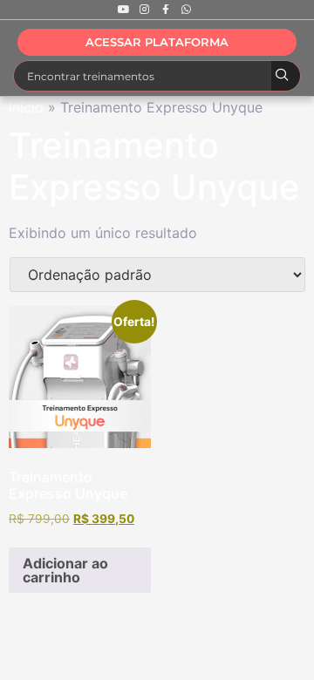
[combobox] (142, 76)
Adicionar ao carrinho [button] (65, 570)
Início (26, 107)
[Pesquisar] (285, 76)
